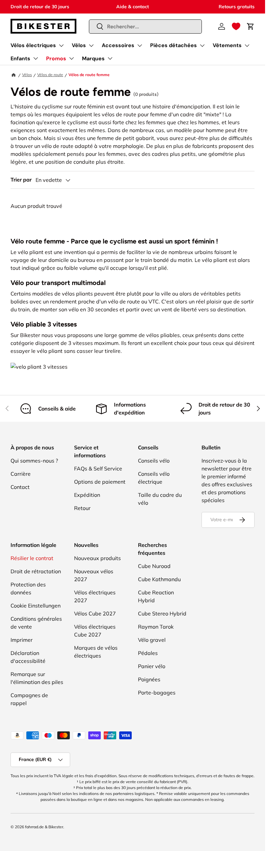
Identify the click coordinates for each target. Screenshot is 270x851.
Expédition (87, 495)
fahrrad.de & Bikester (44, 826)
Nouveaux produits (97, 558)
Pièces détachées (173, 45)
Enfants (20, 58)
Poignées (149, 679)
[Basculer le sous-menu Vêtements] (247, 45)
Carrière (21, 473)
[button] (236, 26)
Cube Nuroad (154, 566)
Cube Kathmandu (159, 579)
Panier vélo (151, 666)
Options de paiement (99, 481)
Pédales (148, 653)
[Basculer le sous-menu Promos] (71, 58)
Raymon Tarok (156, 626)
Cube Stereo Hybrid (162, 613)
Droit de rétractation (36, 571)
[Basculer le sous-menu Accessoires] (140, 45)
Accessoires (118, 45)
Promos (56, 58)
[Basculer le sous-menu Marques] (110, 58)
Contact (20, 487)
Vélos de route (50, 74)
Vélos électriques (33, 45)
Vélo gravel (152, 640)
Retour (82, 508)
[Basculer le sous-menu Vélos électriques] (61, 45)
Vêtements (227, 45)
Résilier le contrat (32, 558)
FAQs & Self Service (98, 468)
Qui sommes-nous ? (34, 460)
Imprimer (22, 640)
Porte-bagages (157, 692)
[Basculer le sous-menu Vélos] (91, 45)
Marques (93, 58)
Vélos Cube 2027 (95, 613)
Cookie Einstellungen (36, 605)
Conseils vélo (154, 460)
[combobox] (145, 26)
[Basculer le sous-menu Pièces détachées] (202, 45)
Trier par (21, 180)
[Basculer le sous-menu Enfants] (36, 58)
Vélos (79, 45)
